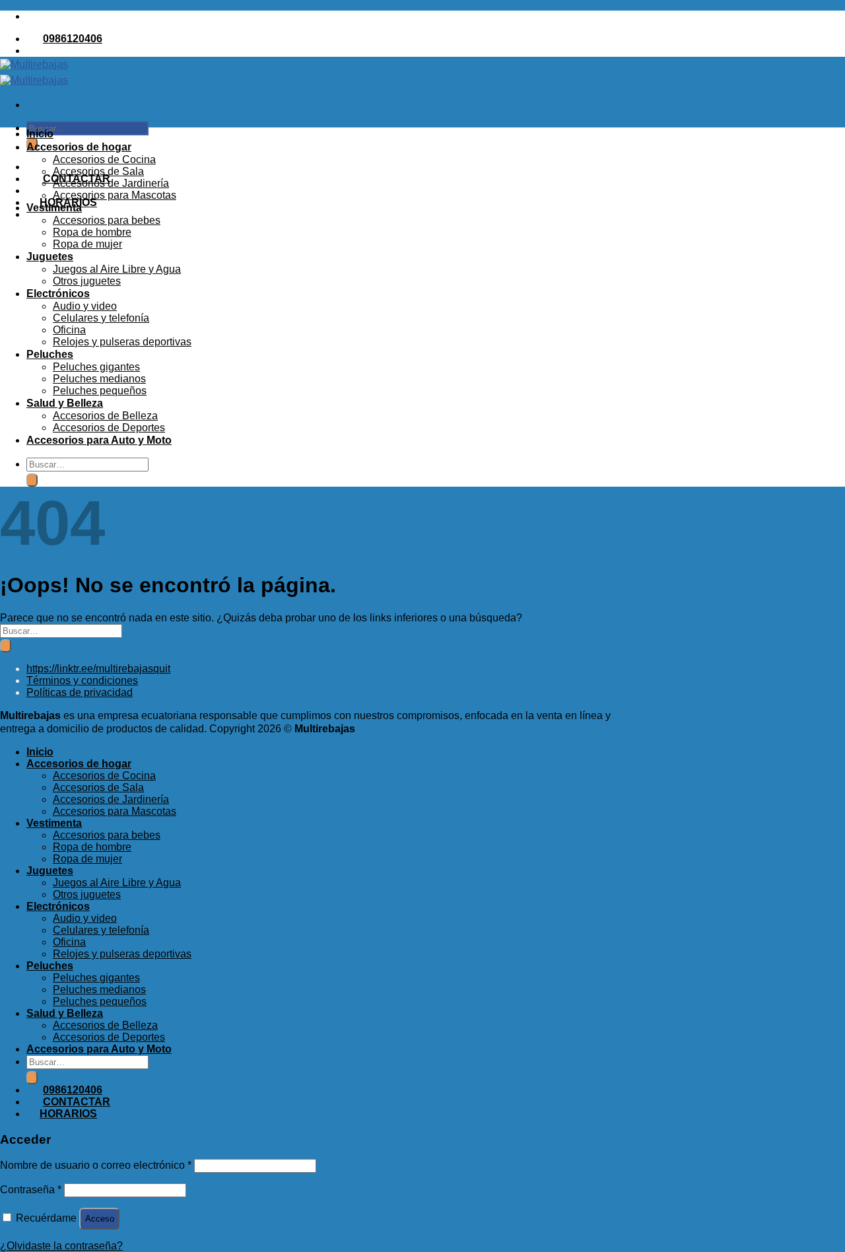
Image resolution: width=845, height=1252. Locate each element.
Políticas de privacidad (79, 692)
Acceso (99, 1219)
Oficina (69, 329)
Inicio (39, 133)
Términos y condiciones (82, 680)
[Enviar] (32, 480)
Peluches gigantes (96, 366)
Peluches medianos (99, 378)
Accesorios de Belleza (105, 415)
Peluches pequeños (100, 390)
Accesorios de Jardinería (111, 183)
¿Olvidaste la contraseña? (61, 1245)
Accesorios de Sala (98, 171)
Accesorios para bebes (106, 220)
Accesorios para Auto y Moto (99, 440)
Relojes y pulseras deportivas (122, 341)
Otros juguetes (87, 281)
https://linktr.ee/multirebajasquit (98, 668)
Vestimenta (54, 207)
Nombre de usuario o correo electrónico (95, 1165)
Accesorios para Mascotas (114, 195)
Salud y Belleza (64, 403)
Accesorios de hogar (78, 147)
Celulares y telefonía (101, 318)
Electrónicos (58, 293)
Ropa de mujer (87, 244)
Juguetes (49, 256)
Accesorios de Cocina (104, 159)
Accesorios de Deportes (109, 427)
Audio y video (85, 306)
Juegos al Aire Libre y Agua (117, 269)
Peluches (49, 354)
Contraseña (30, 1189)
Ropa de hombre (92, 232)
